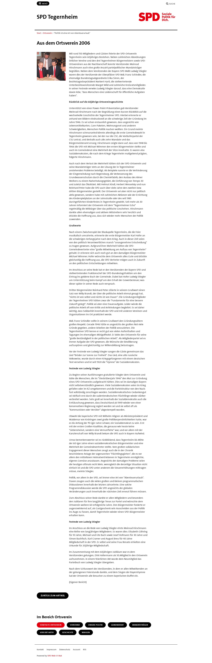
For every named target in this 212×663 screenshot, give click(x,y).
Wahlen (86, 632)
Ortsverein (47, 33)
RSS (84, 649)
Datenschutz (64, 649)
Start (39, 33)
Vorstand (75, 625)
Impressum (51, 649)
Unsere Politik (95, 625)
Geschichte (67, 632)
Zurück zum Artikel (53, 595)
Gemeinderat (117, 625)
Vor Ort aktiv (47, 632)
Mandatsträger (140, 625)
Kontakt (40, 649)
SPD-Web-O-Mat (54, 655)
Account (76, 649)
